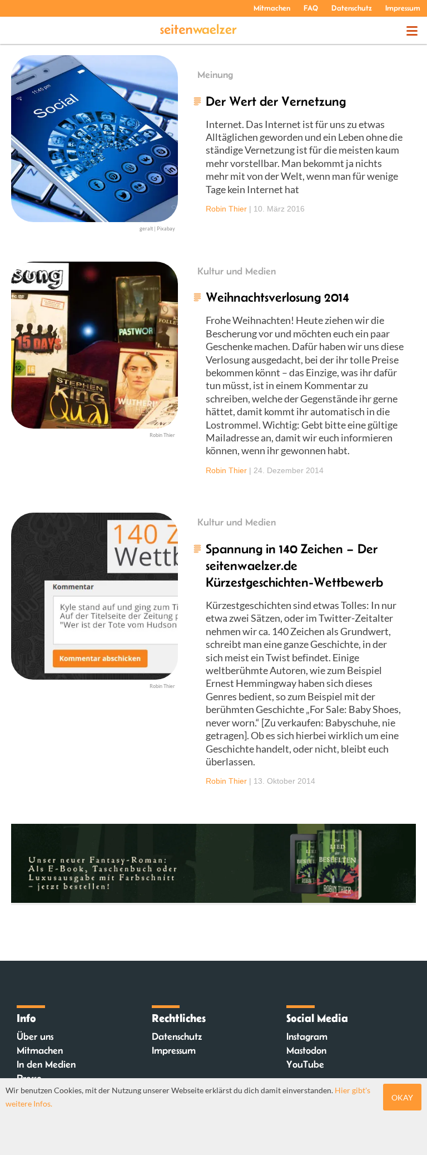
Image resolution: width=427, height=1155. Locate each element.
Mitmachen (272, 7)
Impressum (402, 7)
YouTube (305, 1064)
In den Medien (46, 1064)
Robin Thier (226, 208)
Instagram (306, 1036)
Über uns (35, 1036)
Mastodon (306, 1050)
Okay (402, 1097)
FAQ (311, 7)
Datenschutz (351, 7)
